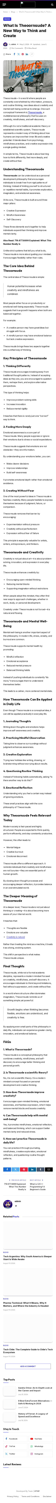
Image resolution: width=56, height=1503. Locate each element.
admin (13, 44)
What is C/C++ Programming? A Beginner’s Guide (38, 1187)
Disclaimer (46, 1496)
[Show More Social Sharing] (32, 54)
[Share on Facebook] (14, 54)
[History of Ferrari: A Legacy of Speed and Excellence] (9, 1417)
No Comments (17, 48)
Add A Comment (28, 1366)
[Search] (52, 5)
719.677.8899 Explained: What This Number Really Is (15, 1187)
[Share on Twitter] (18, 54)
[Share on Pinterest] (23, 54)
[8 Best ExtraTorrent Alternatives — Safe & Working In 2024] (9, 1404)
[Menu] (4, 5)
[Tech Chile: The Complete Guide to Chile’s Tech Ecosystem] (28, 1328)
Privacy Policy (12, 1496)
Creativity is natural (16, 937)
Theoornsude (35, 112)
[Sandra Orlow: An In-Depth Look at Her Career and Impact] (9, 1391)
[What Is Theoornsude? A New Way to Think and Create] (28, 76)
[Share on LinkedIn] (27, 54)
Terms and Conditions (30, 1496)
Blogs (7, 19)
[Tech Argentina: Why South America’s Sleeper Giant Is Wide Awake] (28, 1235)
